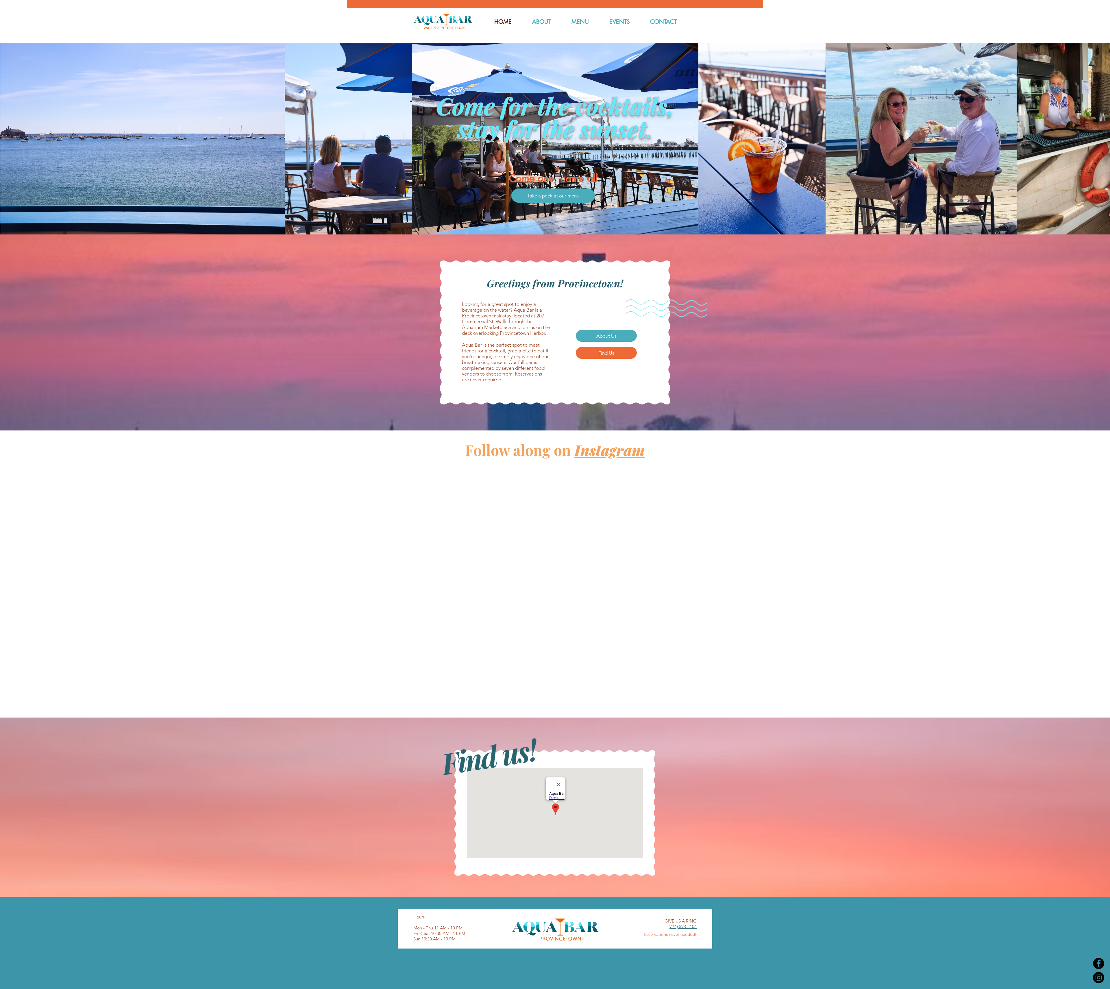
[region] (553, 196)
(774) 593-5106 (683, 926)
